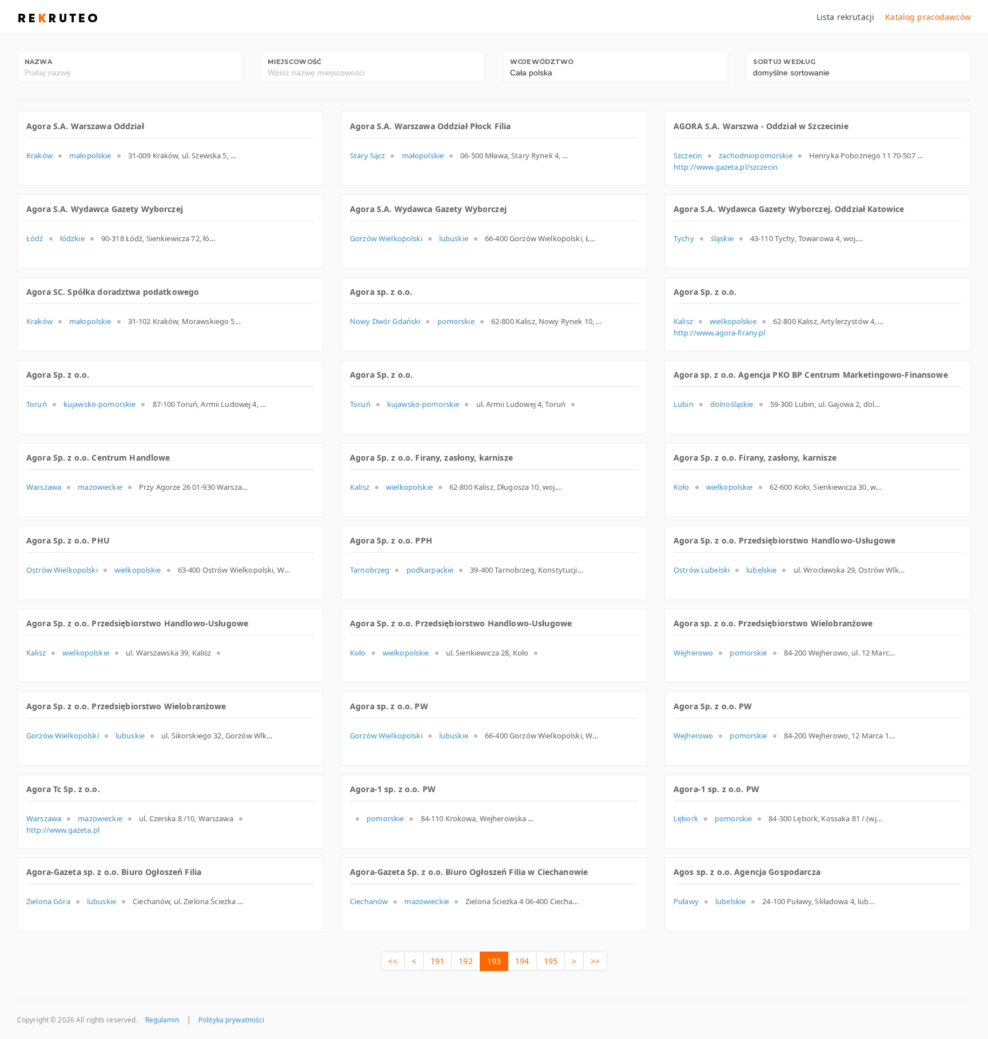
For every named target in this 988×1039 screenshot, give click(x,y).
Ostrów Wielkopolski (62, 570)
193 (494, 961)
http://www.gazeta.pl (62, 830)
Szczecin (688, 155)
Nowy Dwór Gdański (385, 321)
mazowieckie (100, 487)
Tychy (684, 238)
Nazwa (38, 62)
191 (437, 961)
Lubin (684, 404)
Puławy (686, 901)
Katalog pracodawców (928, 16)
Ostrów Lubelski (702, 570)
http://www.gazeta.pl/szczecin (726, 167)
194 (522, 961)
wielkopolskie (733, 321)
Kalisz (683, 321)
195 (550, 961)
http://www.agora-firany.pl (720, 332)
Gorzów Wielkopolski (386, 238)
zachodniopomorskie (755, 155)
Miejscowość (295, 62)
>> (595, 961)
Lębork (686, 818)
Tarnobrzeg (369, 570)
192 (465, 961)
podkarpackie (430, 570)
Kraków (39, 155)
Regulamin (162, 1019)
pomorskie (456, 321)
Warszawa (43, 487)
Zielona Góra (48, 901)
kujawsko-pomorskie (99, 404)
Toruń (36, 404)
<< (392, 961)
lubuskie (453, 238)
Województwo (542, 62)
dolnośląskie (732, 404)
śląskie (722, 238)
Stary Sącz (367, 155)
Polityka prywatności (231, 1019)
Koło (682, 487)
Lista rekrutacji (845, 16)
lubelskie (761, 570)
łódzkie (72, 238)
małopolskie (90, 155)
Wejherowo (693, 653)
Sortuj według (784, 62)
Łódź (34, 238)
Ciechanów (369, 901)
